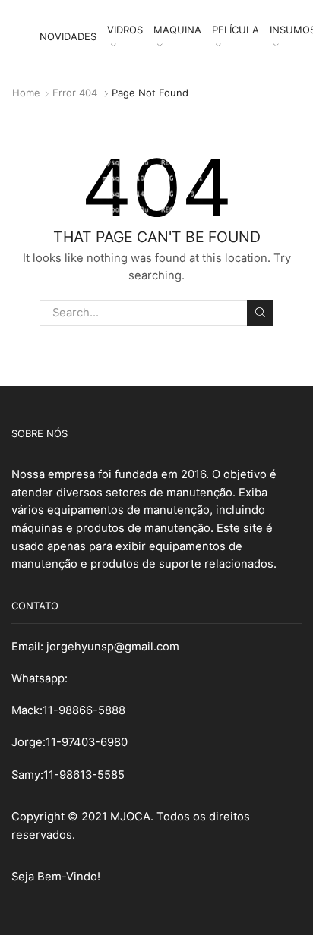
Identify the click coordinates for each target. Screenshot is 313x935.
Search (260, 313)
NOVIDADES (68, 36)
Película (235, 30)
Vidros (125, 30)
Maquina (177, 30)
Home (26, 93)
